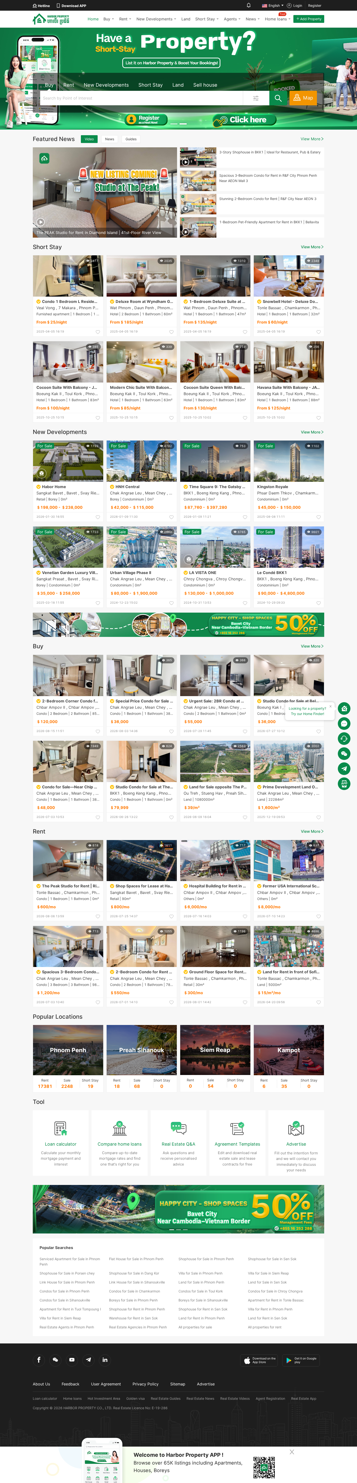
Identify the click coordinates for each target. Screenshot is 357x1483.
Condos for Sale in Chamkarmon (134, 1291)
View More (310, 138)
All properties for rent (264, 1327)
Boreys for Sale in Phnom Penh (133, 1300)
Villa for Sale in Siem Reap (268, 1273)
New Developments (154, 19)
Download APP (74, 6)
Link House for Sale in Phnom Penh (67, 1282)
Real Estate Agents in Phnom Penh (67, 1327)
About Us (41, 1384)
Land (185, 19)
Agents (230, 19)
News (251, 19)
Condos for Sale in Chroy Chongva (275, 1291)
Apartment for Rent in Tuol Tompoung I (70, 1309)
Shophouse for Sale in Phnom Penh (206, 1259)
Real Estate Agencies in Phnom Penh (138, 1327)
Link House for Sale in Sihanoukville (137, 1282)
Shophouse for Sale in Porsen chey (67, 1273)
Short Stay (205, 19)
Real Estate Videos (235, 1398)
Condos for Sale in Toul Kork (200, 1291)
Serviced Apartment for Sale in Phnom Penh (70, 1261)
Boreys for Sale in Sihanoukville (203, 1300)
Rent (123, 19)
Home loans (72, 1398)
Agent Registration (270, 1398)
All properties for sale (195, 1327)
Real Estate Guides (165, 1398)
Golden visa (135, 1398)
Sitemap (177, 1384)
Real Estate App (303, 1398)
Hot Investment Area (104, 1398)
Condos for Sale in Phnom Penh (64, 1291)
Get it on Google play (305, 1360)
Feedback (70, 1384)
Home (93, 19)
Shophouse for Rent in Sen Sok (203, 1309)
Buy (106, 19)
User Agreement (106, 1384)
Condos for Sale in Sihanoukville (65, 1300)
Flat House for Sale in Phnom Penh (136, 1259)
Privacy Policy (146, 1384)
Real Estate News (200, 1398)
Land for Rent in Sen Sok (267, 1318)
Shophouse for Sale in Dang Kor (134, 1273)
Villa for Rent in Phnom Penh (270, 1309)
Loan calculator (45, 1398)
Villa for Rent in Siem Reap (60, 1318)
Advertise (206, 1384)
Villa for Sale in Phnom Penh (200, 1273)
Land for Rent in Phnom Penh (201, 1318)
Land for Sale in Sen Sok (267, 1282)
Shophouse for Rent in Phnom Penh (137, 1309)
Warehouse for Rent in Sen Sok (133, 1318)
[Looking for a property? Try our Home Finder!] (344, 708)
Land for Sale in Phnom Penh (201, 1282)
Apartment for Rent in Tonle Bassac (276, 1300)
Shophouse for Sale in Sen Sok (272, 1259)
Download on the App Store (264, 1360)
